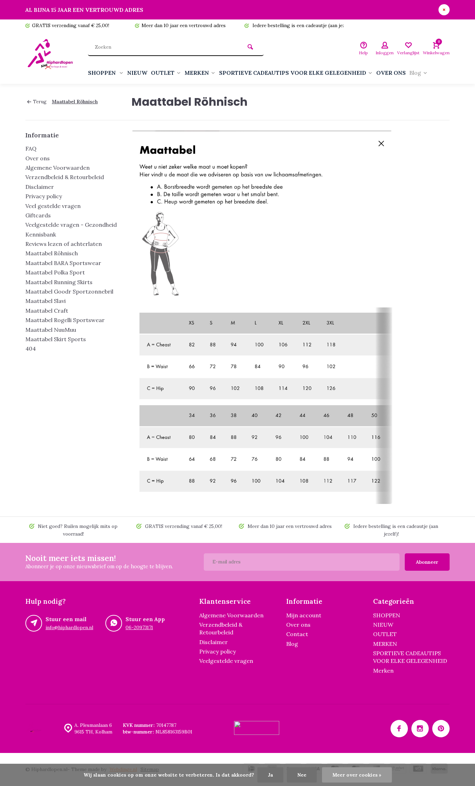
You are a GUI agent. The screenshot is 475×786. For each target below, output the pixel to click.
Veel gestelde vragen (53, 205)
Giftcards (38, 215)
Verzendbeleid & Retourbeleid (64, 177)
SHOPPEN (102, 72)
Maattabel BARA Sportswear (63, 262)
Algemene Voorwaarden (57, 167)
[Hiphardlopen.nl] (51, 58)
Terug (40, 101)
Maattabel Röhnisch (75, 101)
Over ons (37, 158)
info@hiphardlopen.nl (69, 627)
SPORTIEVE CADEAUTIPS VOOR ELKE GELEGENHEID (292, 72)
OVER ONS (391, 72)
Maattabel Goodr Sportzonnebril (69, 291)
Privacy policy (43, 196)
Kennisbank (40, 234)
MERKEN (197, 72)
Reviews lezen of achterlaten (63, 243)
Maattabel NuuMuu (50, 329)
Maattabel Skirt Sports (55, 339)
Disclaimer (39, 186)
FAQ (31, 148)
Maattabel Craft (46, 310)
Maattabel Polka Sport (55, 272)
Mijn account (303, 615)
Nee (301, 775)
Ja (270, 775)
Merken (383, 670)
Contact (297, 634)
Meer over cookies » (356, 775)
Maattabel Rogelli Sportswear (65, 319)
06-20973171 (139, 627)
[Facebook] (399, 728)
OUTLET (163, 72)
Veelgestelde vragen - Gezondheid (71, 224)
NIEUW (137, 72)
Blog (415, 72)
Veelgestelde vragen (226, 660)
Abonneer (427, 562)
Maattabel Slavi (45, 300)
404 (30, 348)
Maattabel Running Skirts (58, 282)
